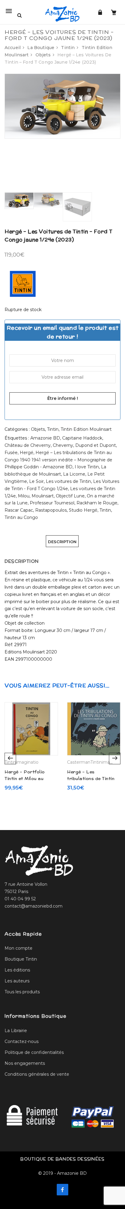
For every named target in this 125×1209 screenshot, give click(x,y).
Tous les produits (22, 992)
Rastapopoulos (51, 510)
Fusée (11, 452)
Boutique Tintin (21, 959)
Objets (43, 55)
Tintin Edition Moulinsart (86, 429)
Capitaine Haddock (82, 438)
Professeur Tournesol (52, 503)
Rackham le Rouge (96, 503)
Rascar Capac (19, 510)
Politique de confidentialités (34, 1052)
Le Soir (36, 481)
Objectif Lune (70, 496)
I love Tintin (87, 467)
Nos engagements (25, 1063)
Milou (23, 496)
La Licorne (74, 474)
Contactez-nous (22, 1041)
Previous (10, 758)
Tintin (68, 47)
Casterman (78, 762)
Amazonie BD (45, 438)
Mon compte (18, 948)
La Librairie (16, 1030)
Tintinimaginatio (22, 762)
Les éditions (17, 970)
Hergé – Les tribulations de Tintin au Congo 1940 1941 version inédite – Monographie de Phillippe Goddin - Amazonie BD (58, 460)
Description (62, 541)
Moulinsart (43, 496)
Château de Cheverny (28, 445)
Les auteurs (17, 981)
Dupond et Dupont (95, 445)
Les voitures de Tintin (68, 481)
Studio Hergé (83, 510)
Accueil (13, 47)
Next (114, 758)
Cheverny (63, 445)
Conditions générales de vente (37, 1074)
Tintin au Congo (21, 517)
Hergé (26, 452)
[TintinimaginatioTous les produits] (23, 283)
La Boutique (40, 47)
